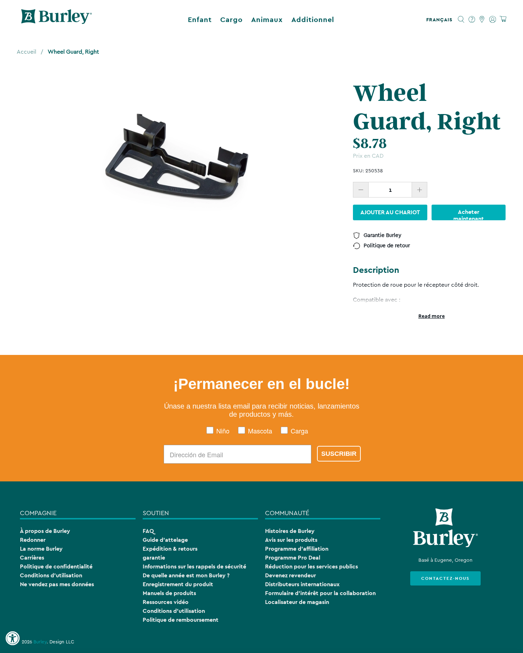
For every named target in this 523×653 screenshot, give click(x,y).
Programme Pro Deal (292, 557)
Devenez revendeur (290, 575)
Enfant (200, 19)
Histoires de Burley (290, 531)
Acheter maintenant (468, 214)
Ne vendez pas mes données (57, 584)
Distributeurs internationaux (302, 584)
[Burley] (56, 19)
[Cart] (503, 19)
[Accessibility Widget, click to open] (12, 638)
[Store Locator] (482, 19)
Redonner (33, 540)
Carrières (32, 557)
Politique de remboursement (180, 620)
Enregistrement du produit (178, 584)
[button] (441, 19)
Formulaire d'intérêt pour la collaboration (320, 593)
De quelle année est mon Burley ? (186, 575)
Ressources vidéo (166, 602)
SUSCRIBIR (338, 453)
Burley (40, 641)
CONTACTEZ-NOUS (445, 578)
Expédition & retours (170, 548)
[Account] (492, 19)
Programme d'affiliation (296, 548)
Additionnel (312, 19)
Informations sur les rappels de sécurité (194, 566)
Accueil (26, 52)
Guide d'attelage (165, 540)
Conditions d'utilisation (51, 575)
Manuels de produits (169, 593)
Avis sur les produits (291, 540)
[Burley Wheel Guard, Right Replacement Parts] (176, 158)
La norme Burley (41, 548)
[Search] (461, 19)
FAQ (148, 531)
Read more (431, 316)
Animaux (267, 19)
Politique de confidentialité (56, 566)
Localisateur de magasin (297, 602)
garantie (154, 557)
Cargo (231, 19)
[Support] (472, 19)
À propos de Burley (45, 531)
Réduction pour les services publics (311, 566)
